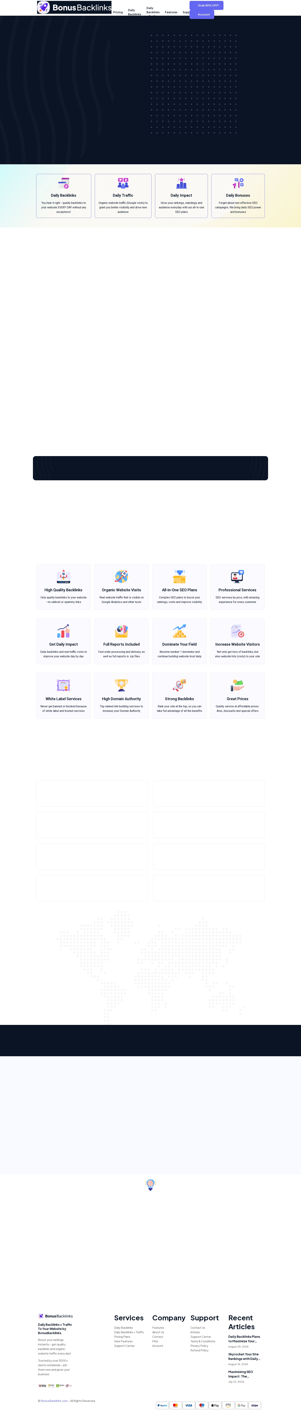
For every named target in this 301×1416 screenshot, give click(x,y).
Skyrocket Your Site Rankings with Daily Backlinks (243, 1356)
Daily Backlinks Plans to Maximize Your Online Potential (244, 1338)
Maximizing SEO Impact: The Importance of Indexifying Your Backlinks (241, 1374)
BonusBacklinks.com (54, 1401)
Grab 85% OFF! (208, 5)
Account (204, 14)
